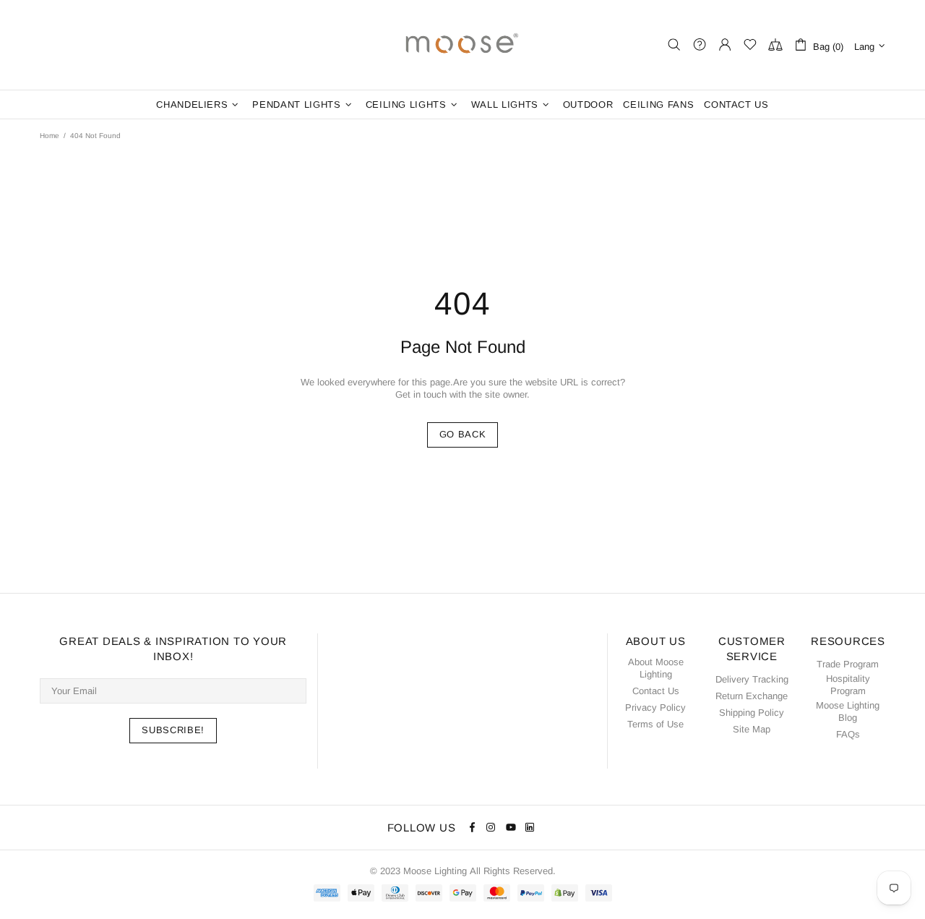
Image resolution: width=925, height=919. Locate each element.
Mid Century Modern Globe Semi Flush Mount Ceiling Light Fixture (117, 867)
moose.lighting (462, 44)
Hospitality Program (848, 684)
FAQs (848, 734)
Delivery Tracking (751, 679)
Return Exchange (751, 696)
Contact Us (655, 690)
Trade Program (848, 664)
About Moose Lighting (656, 668)
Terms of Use (655, 724)
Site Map (751, 729)
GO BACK (462, 434)
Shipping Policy (751, 712)
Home (49, 136)
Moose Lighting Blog (847, 711)
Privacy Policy (655, 707)
